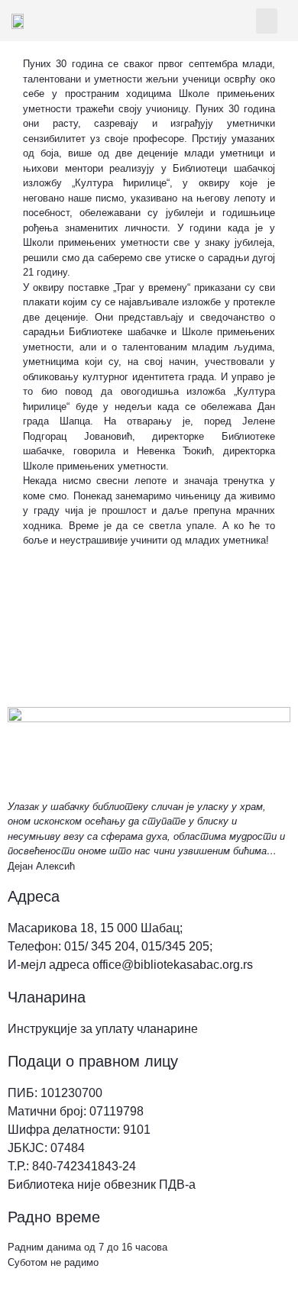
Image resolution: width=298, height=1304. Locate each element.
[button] (266, 21)
